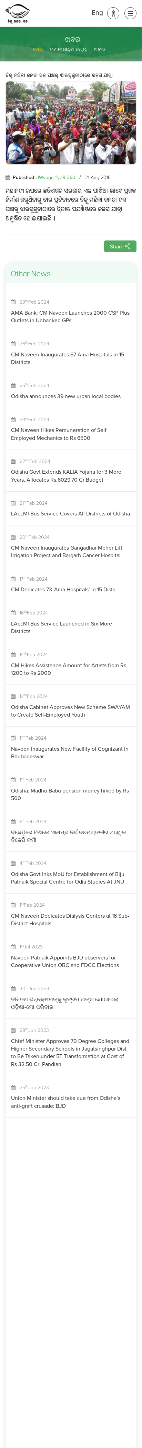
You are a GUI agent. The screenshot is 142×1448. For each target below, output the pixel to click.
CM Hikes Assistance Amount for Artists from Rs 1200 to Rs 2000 (68, 669)
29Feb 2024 (32, 301)
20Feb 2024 (33, 536)
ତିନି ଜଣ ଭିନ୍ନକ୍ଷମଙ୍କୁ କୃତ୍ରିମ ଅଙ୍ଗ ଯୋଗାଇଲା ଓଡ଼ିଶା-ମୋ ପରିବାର (65, 1003)
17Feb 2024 (32, 578)
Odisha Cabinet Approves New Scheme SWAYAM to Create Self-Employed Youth (70, 710)
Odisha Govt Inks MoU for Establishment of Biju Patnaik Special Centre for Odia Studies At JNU (67, 877)
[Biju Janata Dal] (18, 14)
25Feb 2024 (32, 385)
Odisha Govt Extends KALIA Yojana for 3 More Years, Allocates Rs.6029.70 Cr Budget (66, 475)
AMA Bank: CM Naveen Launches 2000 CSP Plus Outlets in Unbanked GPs (70, 316)
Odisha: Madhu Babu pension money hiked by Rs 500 (70, 794)
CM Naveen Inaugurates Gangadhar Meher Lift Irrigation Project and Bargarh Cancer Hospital (66, 551)
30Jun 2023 (32, 988)
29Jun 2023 (32, 1029)
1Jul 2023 (29, 946)
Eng (97, 12)
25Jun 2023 (32, 1087)
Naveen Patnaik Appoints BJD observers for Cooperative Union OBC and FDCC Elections (65, 961)
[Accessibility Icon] (113, 13)
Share (117, 246)
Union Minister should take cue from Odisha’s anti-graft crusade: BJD (65, 1101)
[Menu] (130, 13)
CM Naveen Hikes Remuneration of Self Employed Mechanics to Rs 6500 (58, 433)
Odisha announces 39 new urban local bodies (66, 396)
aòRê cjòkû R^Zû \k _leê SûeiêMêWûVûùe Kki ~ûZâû (59, 76)
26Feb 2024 (32, 343)
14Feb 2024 (32, 654)
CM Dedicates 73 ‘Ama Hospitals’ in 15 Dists (63, 589)
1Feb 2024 (30, 904)
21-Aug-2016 (98, 177)
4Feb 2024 (31, 862)
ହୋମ (38, 49)
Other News (31, 274)
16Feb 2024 (32, 612)
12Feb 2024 (32, 695)
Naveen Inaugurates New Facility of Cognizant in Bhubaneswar (70, 752)
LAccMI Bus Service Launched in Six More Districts (61, 627)
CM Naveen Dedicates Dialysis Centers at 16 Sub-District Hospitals (70, 919)
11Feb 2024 (31, 737)
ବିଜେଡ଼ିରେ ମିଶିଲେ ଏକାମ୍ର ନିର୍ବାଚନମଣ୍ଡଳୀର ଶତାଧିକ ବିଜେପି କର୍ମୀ (68, 836)
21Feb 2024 (32, 502)
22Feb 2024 (33, 460)
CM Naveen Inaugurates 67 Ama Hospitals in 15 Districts (67, 358)
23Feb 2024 (32, 419)
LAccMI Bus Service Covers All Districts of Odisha (70, 513)
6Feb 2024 (31, 821)
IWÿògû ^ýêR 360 (56, 177)
